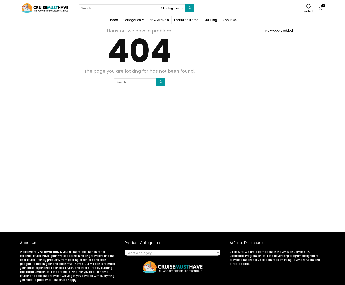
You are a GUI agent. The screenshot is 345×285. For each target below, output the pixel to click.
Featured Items (186, 20)
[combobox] (172, 253)
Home (113, 20)
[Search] (189, 8)
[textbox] (172, 253)
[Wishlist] (308, 6)
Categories (132, 20)
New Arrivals (159, 20)
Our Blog (210, 20)
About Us (229, 20)
